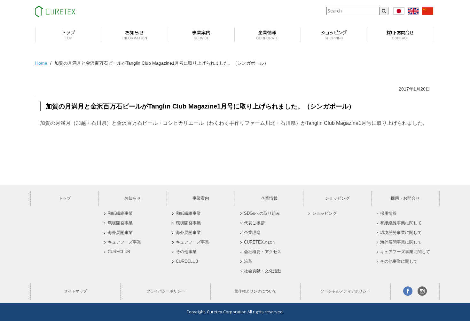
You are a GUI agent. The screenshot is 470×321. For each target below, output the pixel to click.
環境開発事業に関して (401, 232)
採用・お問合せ (405, 198)
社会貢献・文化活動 (262, 271)
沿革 (248, 261)
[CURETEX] (55, 11)
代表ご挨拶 (254, 223)
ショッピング (337, 198)
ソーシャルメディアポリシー (345, 291)
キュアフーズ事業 (124, 242)
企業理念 (252, 232)
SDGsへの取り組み (262, 213)
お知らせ (132, 198)
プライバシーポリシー (165, 291)
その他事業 (186, 252)
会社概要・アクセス (262, 252)
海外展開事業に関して (401, 242)
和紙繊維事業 (120, 213)
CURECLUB (119, 252)
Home (41, 63)
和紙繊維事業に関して (401, 223)
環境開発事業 (120, 223)
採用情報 (388, 213)
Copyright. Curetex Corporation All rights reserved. (235, 312)
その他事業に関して (399, 261)
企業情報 (269, 198)
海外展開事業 (120, 232)
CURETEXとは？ (260, 242)
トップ (65, 198)
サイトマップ (75, 291)
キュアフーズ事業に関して (405, 252)
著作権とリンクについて (255, 291)
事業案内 (200, 198)
